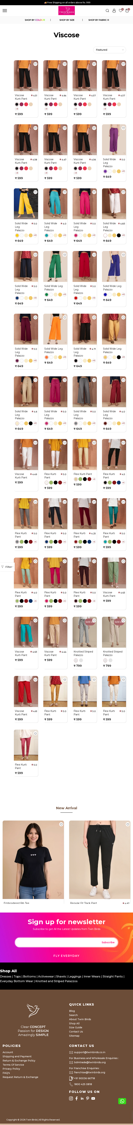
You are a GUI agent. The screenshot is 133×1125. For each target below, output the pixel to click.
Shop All (74, 1023)
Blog (72, 1011)
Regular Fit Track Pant (83, 903)
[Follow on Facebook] (76, 1098)
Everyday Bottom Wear (16, 981)
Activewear (46, 976)
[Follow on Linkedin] (82, 1098)
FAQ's (6, 1072)
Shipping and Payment (17, 1056)
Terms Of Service (13, 1064)
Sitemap (74, 1035)
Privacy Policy (11, 1068)
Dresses (6, 976)
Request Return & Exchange (20, 1077)
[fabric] (98, 20)
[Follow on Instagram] (71, 1098)
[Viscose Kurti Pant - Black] (17, 104)
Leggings (74, 976)
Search (73, 1015)
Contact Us (76, 1031)
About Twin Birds (80, 1019)
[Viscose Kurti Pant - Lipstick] (26, 104)
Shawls (61, 976)
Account (8, 1052)
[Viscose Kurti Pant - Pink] (21, 104)
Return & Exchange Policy (19, 1060)
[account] (114, 11)
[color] (35, 20)
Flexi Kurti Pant (83, 474)
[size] (66, 20)
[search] (107, 10)
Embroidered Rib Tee (16, 903)
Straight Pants (113, 976)
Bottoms (30, 976)
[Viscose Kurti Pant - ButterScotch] (31, 104)
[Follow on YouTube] (93, 1098)
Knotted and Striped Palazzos (56, 981)
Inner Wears (92, 976)
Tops (17, 976)
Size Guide (75, 1027)
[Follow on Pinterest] (88, 1098)
